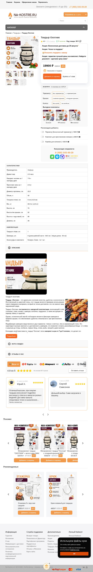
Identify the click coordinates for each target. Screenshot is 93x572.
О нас (7, 541)
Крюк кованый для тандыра (61, 503)
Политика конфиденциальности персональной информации (13, 554)
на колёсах (65, 103)
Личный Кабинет (75, 536)
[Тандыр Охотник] (37, 40)
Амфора (30, 170)
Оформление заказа (29, 2)
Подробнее (11, 336)
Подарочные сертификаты (31, 545)
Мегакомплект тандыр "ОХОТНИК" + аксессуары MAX (26, 452)
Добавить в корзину (52, 76)
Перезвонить (43, 2)
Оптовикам (9, 538)
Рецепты (51, 541)
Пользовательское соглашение (12, 547)
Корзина (17, 2)
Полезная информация (56, 552)
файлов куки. (75, 550)
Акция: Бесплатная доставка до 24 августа (60, 46)
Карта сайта (31, 551)
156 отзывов (50, 41)
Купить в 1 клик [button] (69, 76)
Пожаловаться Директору (36, 538)
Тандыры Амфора (54, 546)
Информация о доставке (14, 544)
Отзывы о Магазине (34, 549)
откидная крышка (72, 98)
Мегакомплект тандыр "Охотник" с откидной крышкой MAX (53, 452)
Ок (74, 554)
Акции (50, 538)
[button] (43, 414)
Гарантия (8, 536)
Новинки (51, 549)
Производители (53, 536)
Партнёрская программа (35, 541)
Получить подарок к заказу (55, 53)
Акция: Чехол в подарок (52, 49)
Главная (9, 2)
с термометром (71, 93)
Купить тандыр (53, 544)
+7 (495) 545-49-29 (78, 6)
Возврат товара (32, 536)
